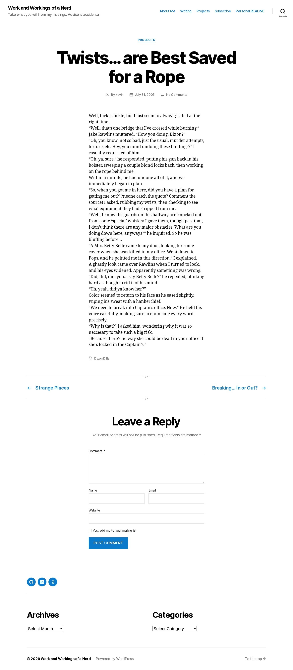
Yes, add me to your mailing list (114, 530)
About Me (167, 11)
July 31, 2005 (145, 95)
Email (152, 490)
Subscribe (223, 11)
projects (146, 40)
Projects (203, 11)
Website (94, 510)
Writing (186, 11)
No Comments (176, 95)
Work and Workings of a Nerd (39, 8)
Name (93, 490)
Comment (97, 451)
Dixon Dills (101, 358)
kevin (120, 95)
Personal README (250, 11)
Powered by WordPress (115, 659)
